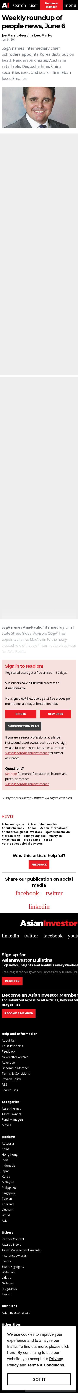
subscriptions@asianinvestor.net (27, 753)
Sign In (20, 714)
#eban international (54, 828)
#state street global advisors (22, 843)
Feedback (39, 864)
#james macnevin (57, 832)
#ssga (48, 840)
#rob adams (31, 840)
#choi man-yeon (13, 824)
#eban (32, 828)
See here (11, 774)
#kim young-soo (34, 836)
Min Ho (47, 35)
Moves (8, 816)
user (33, 5)
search (19, 5)
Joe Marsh (9, 35)
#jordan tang (11, 836)
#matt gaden (11, 840)
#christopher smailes (42, 824)
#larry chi (56, 836)
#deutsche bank (13, 828)
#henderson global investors (22, 832)
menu (70, 5)
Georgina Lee (29, 35)
